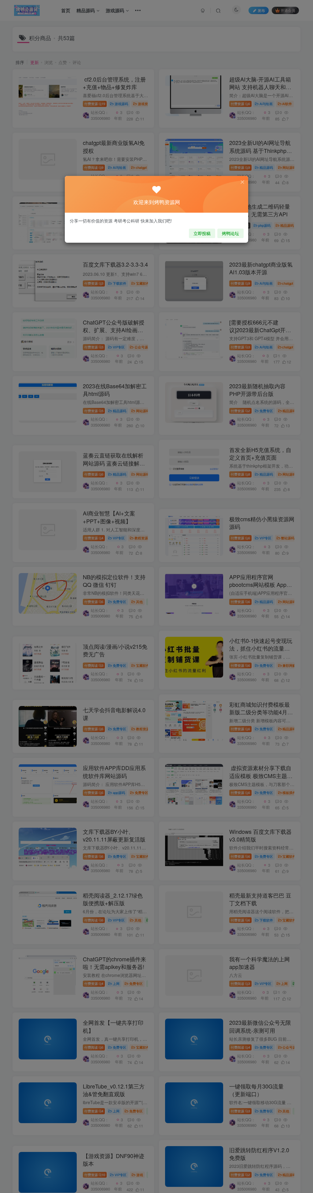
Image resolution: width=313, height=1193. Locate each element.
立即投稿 (202, 233)
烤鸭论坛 (230, 233)
